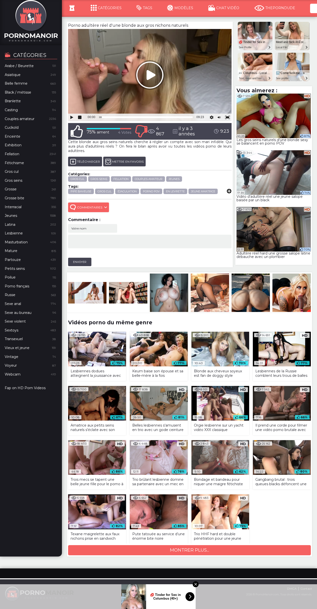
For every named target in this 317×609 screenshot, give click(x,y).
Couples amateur (148, 179)
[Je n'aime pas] (141, 131)
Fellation (121, 179)
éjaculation (127, 191)
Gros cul (77, 179)
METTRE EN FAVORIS (128, 161)
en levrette (175, 191)
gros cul (104, 191)
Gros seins (99, 179)
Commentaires (89, 207)
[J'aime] (77, 131)
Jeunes (174, 179)
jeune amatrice (203, 191)
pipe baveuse (81, 191)
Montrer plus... (189, 550)
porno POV (151, 191)
